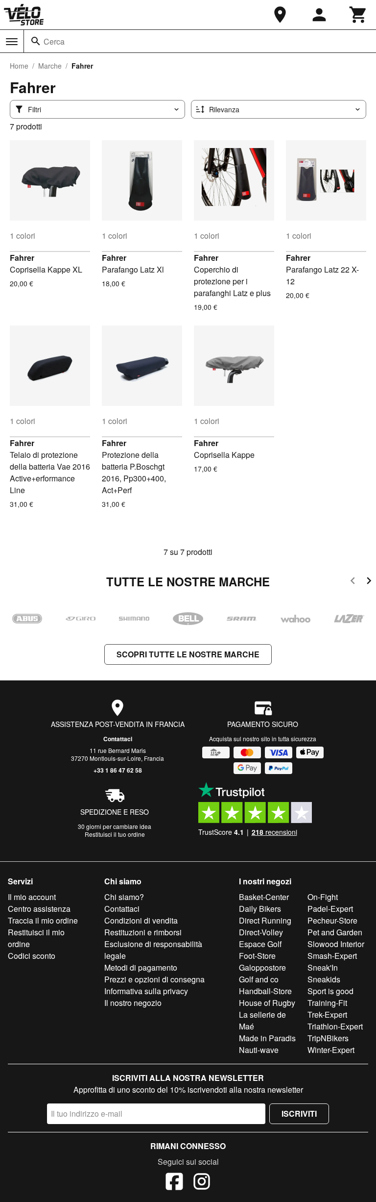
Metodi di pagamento (140, 967)
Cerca (54, 41)
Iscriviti (299, 1113)
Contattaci (117, 739)
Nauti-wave (259, 1049)
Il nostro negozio (133, 1002)
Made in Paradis (267, 1038)
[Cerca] (36, 41)
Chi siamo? (124, 896)
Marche (50, 66)
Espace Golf (260, 944)
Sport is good (330, 991)
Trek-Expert (327, 1014)
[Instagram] (202, 1183)
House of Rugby (267, 1002)
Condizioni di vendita (141, 920)
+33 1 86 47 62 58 (118, 770)
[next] (369, 582)
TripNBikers (328, 1038)
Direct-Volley (261, 932)
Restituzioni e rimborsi (143, 932)
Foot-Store (257, 955)
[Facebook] (174, 1183)
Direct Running (265, 920)
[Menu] (12, 41)
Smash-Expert (332, 955)
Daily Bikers (260, 908)
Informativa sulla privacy (146, 991)
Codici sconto (31, 955)
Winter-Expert (330, 1049)
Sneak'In (322, 967)
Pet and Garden (334, 932)
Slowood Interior (335, 944)
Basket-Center (264, 896)
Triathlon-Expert (335, 1026)
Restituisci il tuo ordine (115, 834)
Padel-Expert (330, 908)
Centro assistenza (39, 908)
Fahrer (22, 257)
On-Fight (322, 896)
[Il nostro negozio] (280, 15)
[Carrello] (358, 15)
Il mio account (32, 896)
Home (19, 66)
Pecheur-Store (332, 920)
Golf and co (259, 979)
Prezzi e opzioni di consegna (154, 979)
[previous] (353, 582)
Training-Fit (327, 1002)
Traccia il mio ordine (43, 920)
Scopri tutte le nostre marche (188, 654)
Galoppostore (262, 967)
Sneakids (323, 979)
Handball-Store (265, 991)
